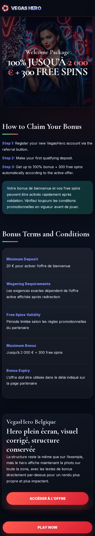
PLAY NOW (47, 527)
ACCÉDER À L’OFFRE (48, 498)
